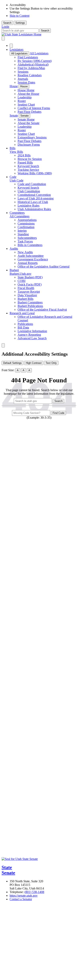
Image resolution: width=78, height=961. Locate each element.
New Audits (25, 252)
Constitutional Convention (34, 194)
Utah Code (16, 180)
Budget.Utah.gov (20, 273)
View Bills (16, 151)
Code (13, 177)
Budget (14, 270)
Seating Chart (26, 104)
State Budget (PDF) (30, 277)
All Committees (19, 216)
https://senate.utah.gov (24, 895)
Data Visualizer (27, 295)
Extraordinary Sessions (32, 137)
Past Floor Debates (29, 111)
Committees (17, 212)
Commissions (26, 223)
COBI (21, 281)
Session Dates (26, 82)
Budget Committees (30, 302)
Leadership (25, 97)
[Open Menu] (3, 38)
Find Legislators (28, 57)
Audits (14, 248)
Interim (22, 230)
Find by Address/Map (31, 68)
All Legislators (19, 53)
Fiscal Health (26, 288)
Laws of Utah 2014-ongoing (36, 198)
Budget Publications (30, 306)
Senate (14, 115)
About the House (28, 93)
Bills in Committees (30, 245)
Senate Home (26, 119)
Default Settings (12, 362)
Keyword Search (28, 166)
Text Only (51, 362)
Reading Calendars (30, 75)
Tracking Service (28, 169)
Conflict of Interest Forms (34, 108)
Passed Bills (25, 162)
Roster (22, 101)
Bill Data (23, 327)
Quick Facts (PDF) (30, 284)
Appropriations (27, 220)
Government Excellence (33, 259)
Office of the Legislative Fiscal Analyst (42, 309)
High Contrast (34, 362)
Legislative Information (32, 331)
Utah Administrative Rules (34, 209)
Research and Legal (22, 313)
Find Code (58, 412)
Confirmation (26, 227)
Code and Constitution (32, 184)
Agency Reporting (29, 334)
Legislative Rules (28, 205)
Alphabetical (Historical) (33, 64)
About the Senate (28, 123)
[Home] (39, 34)
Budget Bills (25, 298)
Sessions (23, 71)
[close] (3, 345)
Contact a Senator (21, 899)
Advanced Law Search (32, 338)
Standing (23, 234)
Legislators (16, 49)
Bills (12, 148)
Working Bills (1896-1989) (35, 173)
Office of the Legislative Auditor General (43, 266)
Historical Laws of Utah (33, 202)
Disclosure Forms (29, 144)
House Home (26, 90)
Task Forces (25, 241)
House (14, 86)
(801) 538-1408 (34, 892)
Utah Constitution (29, 191)
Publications (25, 324)
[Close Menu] (11, 46)
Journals (23, 78)
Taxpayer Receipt (29, 291)
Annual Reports (28, 263)
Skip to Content (19, 15)
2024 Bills (24, 155)
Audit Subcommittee (31, 255)
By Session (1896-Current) (35, 61)
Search (7, 22)
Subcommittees (27, 238)
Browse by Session (30, 159)
